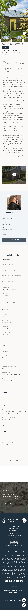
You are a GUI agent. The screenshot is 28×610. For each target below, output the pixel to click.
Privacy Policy (20, 600)
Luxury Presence (14, 592)
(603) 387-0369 (6, 224)
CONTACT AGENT (14, 239)
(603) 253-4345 (14, 542)
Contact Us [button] (8, 503)
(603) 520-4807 (16, 535)
